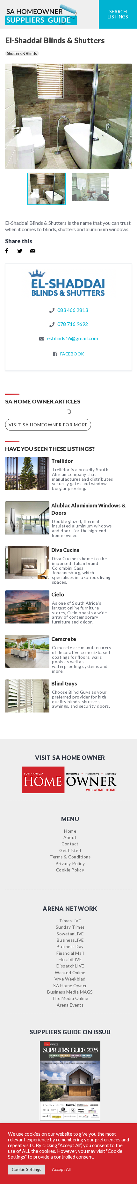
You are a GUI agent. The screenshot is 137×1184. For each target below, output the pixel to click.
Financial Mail (70, 953)
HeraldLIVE (70, 959)
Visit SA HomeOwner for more (48, 424)
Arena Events (70, 1005)
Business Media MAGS (70, 992)
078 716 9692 (72, 324)
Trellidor (62, 461)
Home (70, 831)
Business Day (70, 946)
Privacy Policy (70, 863)
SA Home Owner (70, 985)
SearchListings (118, 14)
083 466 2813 (72, 310)
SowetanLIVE (70, 933)
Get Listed (70, 850)
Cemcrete (63, 639)
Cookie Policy (70, 869)
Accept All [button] (61, 1169)
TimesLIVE (70, 920)
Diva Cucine (65, 550)
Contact (70, 843)
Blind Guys (64, 683)
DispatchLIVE (70, 965)
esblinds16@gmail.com (72, 338)
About (70, 837)
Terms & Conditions (70, 856)
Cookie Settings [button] (26, 1169)
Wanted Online (70, 972)
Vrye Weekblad (70, 978)
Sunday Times (70, 927)
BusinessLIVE (70, 940)
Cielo (57, 594)
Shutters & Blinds (22, 53)
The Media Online (70, 998)
